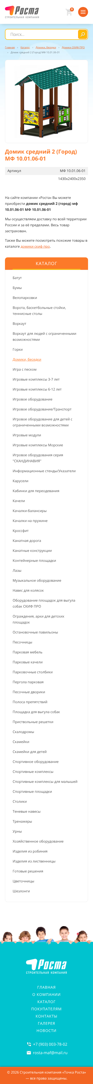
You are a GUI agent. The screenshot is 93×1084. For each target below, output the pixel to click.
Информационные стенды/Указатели (44, 471)
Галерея (46, 1023)
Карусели (20, 481)
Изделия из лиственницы (34, 861)
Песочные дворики (29, 692)
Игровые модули (27, 435)
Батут (17, 278)
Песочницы (22, 642)
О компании (46, 994)
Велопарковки (25, 297)
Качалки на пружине (30, 520)
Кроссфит (21, 530)
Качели (19, 501)
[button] (46, 101)
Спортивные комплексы (33, 771)
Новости (46, 1030)
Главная (46, 987)
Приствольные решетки (33, 722)
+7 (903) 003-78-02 (50, 1044)
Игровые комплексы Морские (38, 445)
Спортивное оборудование (36, 761)
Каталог (46, 1001)
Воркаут (19, 323)
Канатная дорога (27, 540)
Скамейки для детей (30, 751)
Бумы (17, 287)
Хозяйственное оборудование (38, 841)
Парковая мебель (27, 652)
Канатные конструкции (32, 550)
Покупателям (46, 1009)
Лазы (17, 570)
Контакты (47, 1016)
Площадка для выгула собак (36, 712)
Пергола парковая (28, 682)
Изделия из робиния (30, 851)
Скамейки (21, 742)
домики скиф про (35, 246)
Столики (20, 801)
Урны (17, 831)
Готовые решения (28, 871)
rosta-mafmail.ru (50, 1052)
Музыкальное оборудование (37, 580)
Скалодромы (23, 732)
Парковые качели (28, 662)
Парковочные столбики (33, 672)
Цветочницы (23, 881)
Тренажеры (22, 821)
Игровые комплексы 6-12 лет (37, 389)
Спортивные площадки (32, 791)
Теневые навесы (27, 811)
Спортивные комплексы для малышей (45, 781)
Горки (18, 349)
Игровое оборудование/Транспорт (42, 409)
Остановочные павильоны (35, 632)
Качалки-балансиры (30, 511)
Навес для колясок (28, 590)
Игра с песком (24, 369)
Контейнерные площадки (34, 560)
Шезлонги (21, 891)
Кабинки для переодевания (36, 491)
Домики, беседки (27, 359)
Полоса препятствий (30, 702)
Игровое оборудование (32, 399)
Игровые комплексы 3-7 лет (36, 379)
